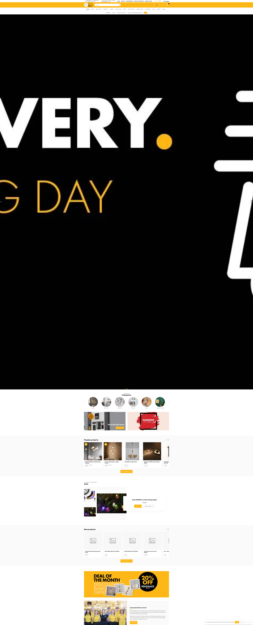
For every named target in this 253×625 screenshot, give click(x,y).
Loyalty (118, 1)
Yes (237, 622)
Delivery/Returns (129, 1)
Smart (113, 12)
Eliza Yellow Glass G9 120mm (112, 551)
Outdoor (111, 9)
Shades (158, 9)
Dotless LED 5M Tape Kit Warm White (152, 462)
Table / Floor (98, 9)
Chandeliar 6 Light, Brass (130, 461)
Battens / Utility (140, 9)
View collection (125, 471)
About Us (123, 1)
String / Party (118, 9)
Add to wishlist (148, 506)
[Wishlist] (163, 5)
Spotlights (108, 12)
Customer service (148, 1)
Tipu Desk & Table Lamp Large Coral (92, 552)
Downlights (147, 9)
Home (87, 9)
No (241, 622)
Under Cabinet (131, 9)
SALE (145, 12)
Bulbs (124, 9)
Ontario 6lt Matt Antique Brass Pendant (93, 462)
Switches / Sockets (121, 12)
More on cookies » (247, 622)
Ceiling (92, 9)
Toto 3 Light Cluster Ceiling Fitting (112, 462)
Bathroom (106, 9)
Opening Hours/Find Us (139, 1)
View (137, 506)
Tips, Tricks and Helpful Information (135, 12)
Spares (163, 9)
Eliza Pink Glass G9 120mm (131, 551)
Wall (153, 9)
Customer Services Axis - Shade (150, 552)
